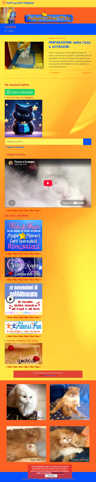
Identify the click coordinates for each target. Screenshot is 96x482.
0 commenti (55, 73)
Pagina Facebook (15, 147)
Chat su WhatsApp (22, 92)
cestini (11, 31)
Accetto (51, 476)
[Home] (5, 31)
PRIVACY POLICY (50, 375)
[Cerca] (87, 141)
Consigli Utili (54, 38)
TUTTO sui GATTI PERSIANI (20, 3)
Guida (63, 38)
